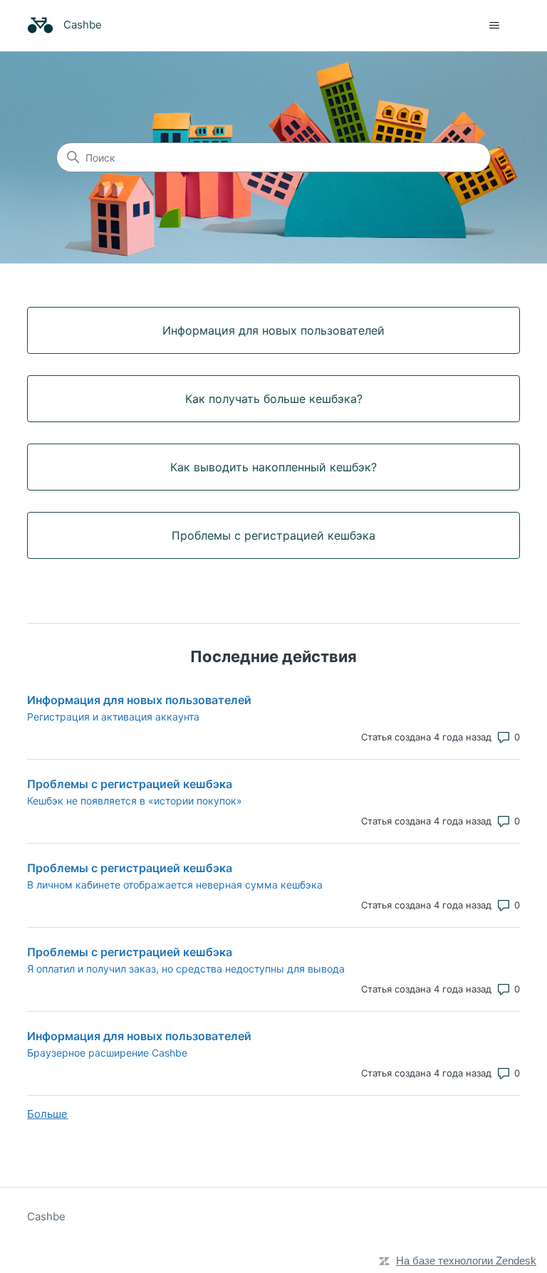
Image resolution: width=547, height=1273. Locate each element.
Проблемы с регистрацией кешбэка (129, 784)
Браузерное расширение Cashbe (107, 1053)
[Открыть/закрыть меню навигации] (494, 25)
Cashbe (46, 1216)
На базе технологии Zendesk (466, 1260)
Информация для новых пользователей (139, 700)
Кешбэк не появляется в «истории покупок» (134, 801)
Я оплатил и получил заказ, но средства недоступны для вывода (186, 969)
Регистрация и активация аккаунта (113, 717)
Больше (47, 1114)
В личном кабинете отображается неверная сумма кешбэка (175, 885)
